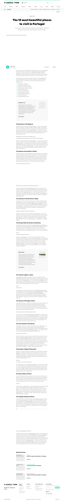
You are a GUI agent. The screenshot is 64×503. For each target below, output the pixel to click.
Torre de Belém (41, 279)
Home (5, 6)
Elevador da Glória (39, 291)
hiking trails (24, 237)
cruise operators (19, 217)
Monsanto (18, 352)
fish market (41, 319)
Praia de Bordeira (33, 140)
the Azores (42, 325)
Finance (17, 6)
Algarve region (33, 126)
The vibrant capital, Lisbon (23, 89)
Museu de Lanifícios (20, 243)
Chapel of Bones (30, 401)
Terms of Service (33, 499)
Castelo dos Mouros (28, 192)
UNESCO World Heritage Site (37, 203)
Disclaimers (58, 11)
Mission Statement (22, 492)
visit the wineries (19, 206)
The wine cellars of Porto (22, 95)
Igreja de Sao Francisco (33, 433)
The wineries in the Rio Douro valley (24, 86)
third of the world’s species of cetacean (29, 329)
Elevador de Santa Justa (41, 290)
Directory (58, 6)
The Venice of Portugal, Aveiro (23, 90)
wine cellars (26, 386)
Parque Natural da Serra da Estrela (39, 225)
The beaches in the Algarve (23, 83)
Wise (22, 80)
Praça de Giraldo (43, 434)
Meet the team (21, 488)
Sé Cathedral (39, 218)
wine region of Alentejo (38, 398)
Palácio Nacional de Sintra (32, 188)
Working (52, 6)
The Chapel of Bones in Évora (23, 96)
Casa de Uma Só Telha (32, 364)
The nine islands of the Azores (23, 92)
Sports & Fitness (53, 9)
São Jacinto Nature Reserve (33, 315)
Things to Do (58, 9)
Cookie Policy (39, 499)
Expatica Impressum (22, 491)
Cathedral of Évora (29, 439)
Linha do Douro (37, 213)
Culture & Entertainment (34, 9)
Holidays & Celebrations (46, 9)
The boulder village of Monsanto (24, 93)
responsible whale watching (21, 345)
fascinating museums (36, 71)
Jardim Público (33, 434)
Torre (34, 230)
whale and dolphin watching (26, 337)
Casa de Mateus (32, 218)
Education (10, 6)
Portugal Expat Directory (39, 488)
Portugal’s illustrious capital (21, 277)
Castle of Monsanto (23, 357)
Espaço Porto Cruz (19, 392)
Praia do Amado (33, 130)
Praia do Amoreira (19, 143)
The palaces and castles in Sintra (24, 85)
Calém (17, 388)
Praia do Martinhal (29, 145)
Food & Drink (40, 9)
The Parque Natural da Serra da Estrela (25, 88)
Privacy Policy (28, 499)
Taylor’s (40, 390)
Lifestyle (35, 6)
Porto (21, 378)
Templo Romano (31, 441)
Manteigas (36, 243)
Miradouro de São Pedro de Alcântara (35, 292)
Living (41, 6)
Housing (29, 6)
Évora (45, 398)
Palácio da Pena (32, 156)
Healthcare (23, 6)
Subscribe (57, 487)
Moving (47, 6)
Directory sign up (29, 488)
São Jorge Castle (26, 279)
